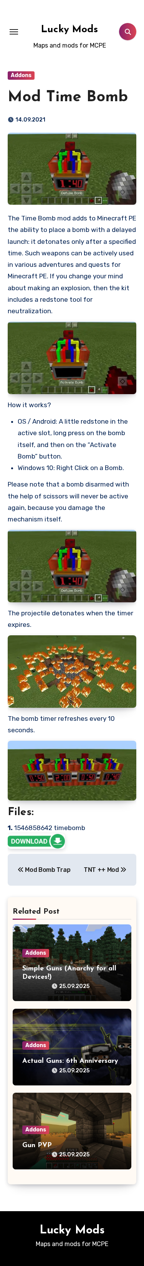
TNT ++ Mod (102, 869)
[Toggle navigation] (14, 31)
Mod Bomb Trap (47, 869)
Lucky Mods (69, 30)
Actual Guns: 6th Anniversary (70, 1061)
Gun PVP (37, 1145)
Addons (21, 75)
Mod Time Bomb (68, 97)
